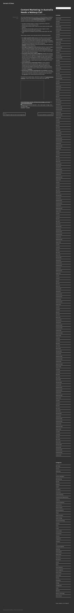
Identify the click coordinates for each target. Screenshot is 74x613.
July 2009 (58, 338)
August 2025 (58, 18)
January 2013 (58, 229)
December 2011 (59, 262)
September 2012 (59, 239)
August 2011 (58, 273)
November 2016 (59, 109)
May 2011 (57, 281)
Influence (57, 536)
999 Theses (58, 466)
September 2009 (59, 332)
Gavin (17, 18)
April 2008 (58, 377)
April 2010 (58, 314)
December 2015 (59, 138)
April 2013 (58, 221)
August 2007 (58, 397)
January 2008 (58, 384)
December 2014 (59, 169)
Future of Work (59, 531)
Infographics (58, 538)
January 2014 (58, 197)
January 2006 (58, 447)
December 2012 (59, 231)
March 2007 (58, 410)
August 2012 (58, 242)
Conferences (23, 14)
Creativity (58, 499)
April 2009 (58, 345)
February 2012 (58, 257)
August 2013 (58, 210)
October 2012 (58, 236)
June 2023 (58, 34)
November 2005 (59, 452)
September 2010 (59, 301)
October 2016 (58, 112)
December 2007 (59, 387)
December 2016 (59, 107)
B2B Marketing (59, 479)
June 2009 (58, 340)
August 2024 (58, 26)
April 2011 (58, 283)
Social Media (42, 14)
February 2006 (59, 444)
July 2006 (58, 431)
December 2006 (59, 418)
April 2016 (58, 127)
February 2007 (59, 413)
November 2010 (59, 296)
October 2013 (58, 205)
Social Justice (58, 572)
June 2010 (58, 309)
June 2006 (58, 434)
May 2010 (58, 312)
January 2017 (58, 104)
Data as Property (59, 507)
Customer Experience (60, 502)
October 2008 (58, 361)
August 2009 (58, 335)
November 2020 (59, 57)
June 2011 (58, 278)
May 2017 (57, 96)
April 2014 (58, 190)
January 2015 (58, 166)
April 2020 (58, 65)
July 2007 (58, 400)
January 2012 (58, 260)
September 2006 (59, 426)
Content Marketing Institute (26, 103)
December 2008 (59, 356)
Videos (57, 588)
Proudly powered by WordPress (8, 609)
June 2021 (58, 52)
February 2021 (58, 55)
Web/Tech (58, 590)
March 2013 (58, 223)
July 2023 (58, 31)
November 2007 (59, 390)
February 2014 (58, 195)
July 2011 (57, 275)
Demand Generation (60, 510)
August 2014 (58, 179)
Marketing (58, 549)
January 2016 (58, 135)
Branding (57, 484)
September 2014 (59, 177)
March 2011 (58, 286)
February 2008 (59, 382)
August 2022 (58, 42)
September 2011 (59, 270)
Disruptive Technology (60, 520)
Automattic (21, 609)
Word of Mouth (59, 595)
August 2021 (58, 49)
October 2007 (58, 392)
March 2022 (58, 44)
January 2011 (58, 291)
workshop (24, 44)
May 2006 (58, 436)
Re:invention (58, 559)
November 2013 (59, 203)
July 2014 (57, 182)
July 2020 (58, 60)
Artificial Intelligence (60, 476)
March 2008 (58, 379)
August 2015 (58, 148)
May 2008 (58, 374)
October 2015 (58, 143)
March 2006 (58, 442)
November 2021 (59, 47)
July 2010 (58, 307)
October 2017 (58, 86)
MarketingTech (59, 551)
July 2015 (57, 151)
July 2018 (58, 81)
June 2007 (58, 403)
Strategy (57, 582)
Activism (57, 468)
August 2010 (58, 304)
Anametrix (30, 69)
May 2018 (58, 83)
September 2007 (59, 395)
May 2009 (58, 343)
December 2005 (59, 449)
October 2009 (58, 330)
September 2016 (59, 114)
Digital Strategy (37, 14)
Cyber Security (58, 505)
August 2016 (58, 117)
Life (56, 544)
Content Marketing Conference (39, 18)
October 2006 (58, 423)
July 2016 (57, 120)
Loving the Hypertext (60, 546)
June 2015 (58, 153)
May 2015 (57, 156)
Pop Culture (58, 556)
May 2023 (58, 36)
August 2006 (58, 429)
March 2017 (58, 99)
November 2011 (59, 265)
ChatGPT (57, 486)
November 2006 (59, 421)
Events (57, 525)
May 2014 (57, 187)
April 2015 (58, 158)
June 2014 (58, 184)
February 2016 (58, 133)
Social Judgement (59, 569)
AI (56, 473)
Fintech (57, 528)
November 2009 (59, 327)
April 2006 (58, 439)
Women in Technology (60, 593)
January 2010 (58, 322)
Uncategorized (59, 585)
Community (58, 492)
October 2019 (58, 68)
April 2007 (58, 408)
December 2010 (59, 294)
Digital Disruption (59, 515)
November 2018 (59, 78)
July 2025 (58, 21)
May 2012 (57, 249)
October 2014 (58, 174)
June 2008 (58, 371)
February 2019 (58, 75)
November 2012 (59, 234)
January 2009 (58, 353)
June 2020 (58, 62)
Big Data (57, 481)
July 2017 (57, 91)
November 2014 (59, 171)
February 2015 (58, 164)
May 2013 (57, 218)
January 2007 (58, 416)
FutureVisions (58, 533)
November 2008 (59, 358)
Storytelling (58, 580)
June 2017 (58, 94)
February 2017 (58, 101)
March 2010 (58, 317)
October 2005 (58, 455)
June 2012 (58, 247)
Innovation (58, 541)
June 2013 (58, 216)
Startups (57, 577)
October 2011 (58, 268)
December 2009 (59, 325)
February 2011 (58, 288)
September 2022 (59, 39)
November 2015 (59, 140)
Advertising (58, 471)
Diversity (57, 523)
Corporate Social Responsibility (62, 497)
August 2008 (58, 366)
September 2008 (59, 364)
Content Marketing (29, 14)
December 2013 (59, 200)
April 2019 (58, 73)
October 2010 (58, 299)
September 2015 (59, 146)
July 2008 (58, 369)
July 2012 (57, 244)
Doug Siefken (23, 107)
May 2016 (57, 125)
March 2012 (58, 255)
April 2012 (58, 252)
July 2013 (57, 213)
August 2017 (58, 88)
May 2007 (58, 405)
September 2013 (59, 208)
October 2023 (58, 29)
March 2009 (58, 348)
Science (57, 562)
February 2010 (58, 320)
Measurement (58, 554)
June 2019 (58, 70)
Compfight (28, 107)
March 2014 (58, 192)
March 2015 (58, 161)
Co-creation (58, 489)
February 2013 (58, 226)
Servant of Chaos (8, 3)
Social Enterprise (59, 567)
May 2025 (58, 23)
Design (57, 512)
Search (57, 564)
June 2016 (58, 122)
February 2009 (59, 351)
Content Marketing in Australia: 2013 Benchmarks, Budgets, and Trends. (35, 102)
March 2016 (58, 130)
